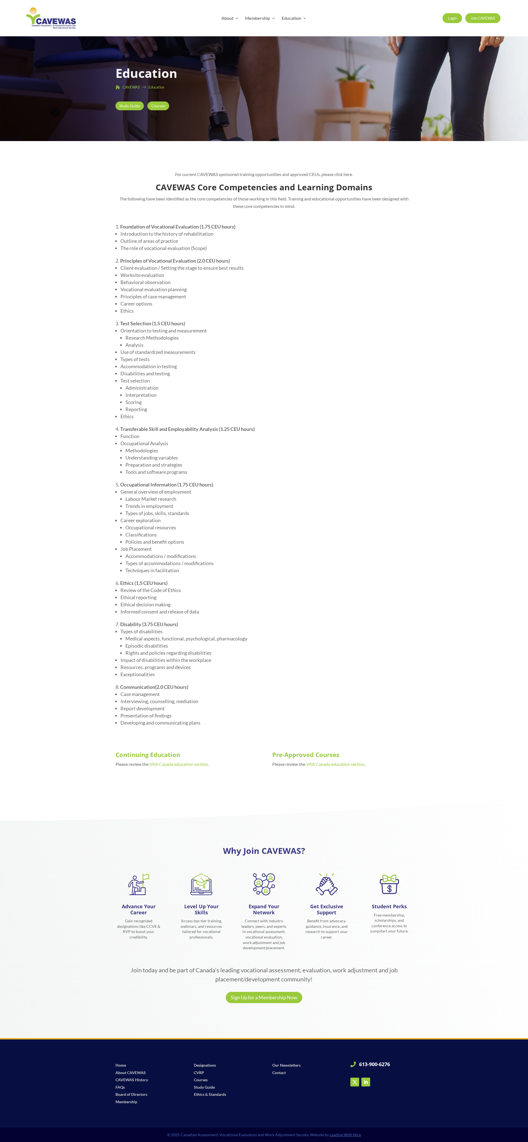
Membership (257, 18)
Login (452, 18)
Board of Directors (131, 1094)
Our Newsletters (286, 1065)
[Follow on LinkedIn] (365, 1082)
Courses (158, 105)
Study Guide (129, 105)
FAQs (120, 1087)
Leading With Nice (345, 1134)
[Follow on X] (354, 1082)
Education (291, 18)
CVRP (199, 1072)
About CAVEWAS (131, 1072)
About (227, 18)
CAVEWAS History (132, 1079)
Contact (279, 1072)
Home (121, 1065)
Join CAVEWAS (483, 18)
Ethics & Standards (210, 1094)
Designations (205, 1065)
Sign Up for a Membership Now (264, 997)
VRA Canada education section (178, 764)
